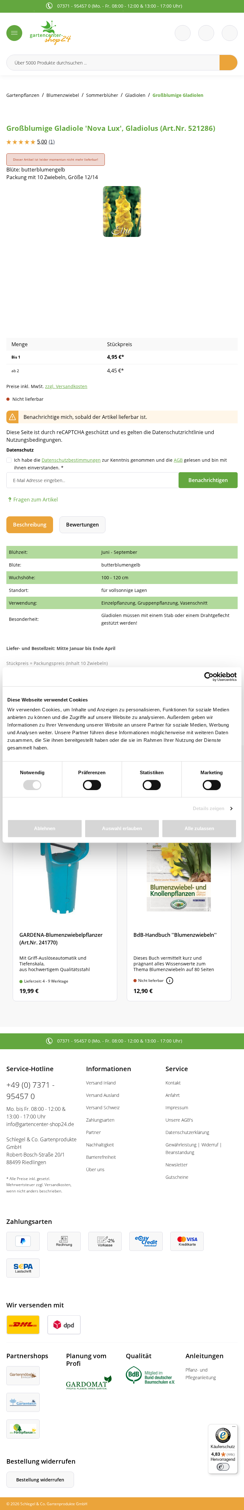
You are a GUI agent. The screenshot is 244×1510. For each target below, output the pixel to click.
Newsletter (176, 1165)
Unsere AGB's (179, 1120)
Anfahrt (173, 1095)
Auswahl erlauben (122, 828)
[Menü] (14, 33)
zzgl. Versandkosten (66, 386)
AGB (178, 460)
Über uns (95, 1169)
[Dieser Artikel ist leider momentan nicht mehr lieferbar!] (169, 980)
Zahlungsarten (100, 1120)
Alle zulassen (199, 828)
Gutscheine (177, 1177)
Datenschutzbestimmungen (71, 460)
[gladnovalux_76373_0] (122, 211)
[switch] (92, 785)
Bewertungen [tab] (82, 524)
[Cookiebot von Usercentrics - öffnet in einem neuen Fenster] (209, 676)
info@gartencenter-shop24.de (40, 1124)
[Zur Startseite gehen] (74, 33)
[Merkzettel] (183, 33)
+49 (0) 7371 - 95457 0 (30, 1090)
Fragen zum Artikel (35, 499)
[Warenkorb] (206, 33)
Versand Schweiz (102, 1107)
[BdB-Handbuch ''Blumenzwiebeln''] (179, 905)
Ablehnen (44, 828)
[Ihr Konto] (230, 33)
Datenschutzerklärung (187, 1132)
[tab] (29, 524)
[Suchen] (229, 62)
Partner (93, 1132)
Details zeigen (208, 808)
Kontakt (173, 1083)
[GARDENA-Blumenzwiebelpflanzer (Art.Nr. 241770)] (65, 905)
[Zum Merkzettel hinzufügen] (225, 198)
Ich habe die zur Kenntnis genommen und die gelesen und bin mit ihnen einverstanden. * (120, 464)
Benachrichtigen (208, 480)
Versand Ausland (102, 1095)
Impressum (177, 1107)
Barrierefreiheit (101, 1157)
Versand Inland (101, 1083)
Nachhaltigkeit (100, 1145)
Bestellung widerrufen (40, 1480)
